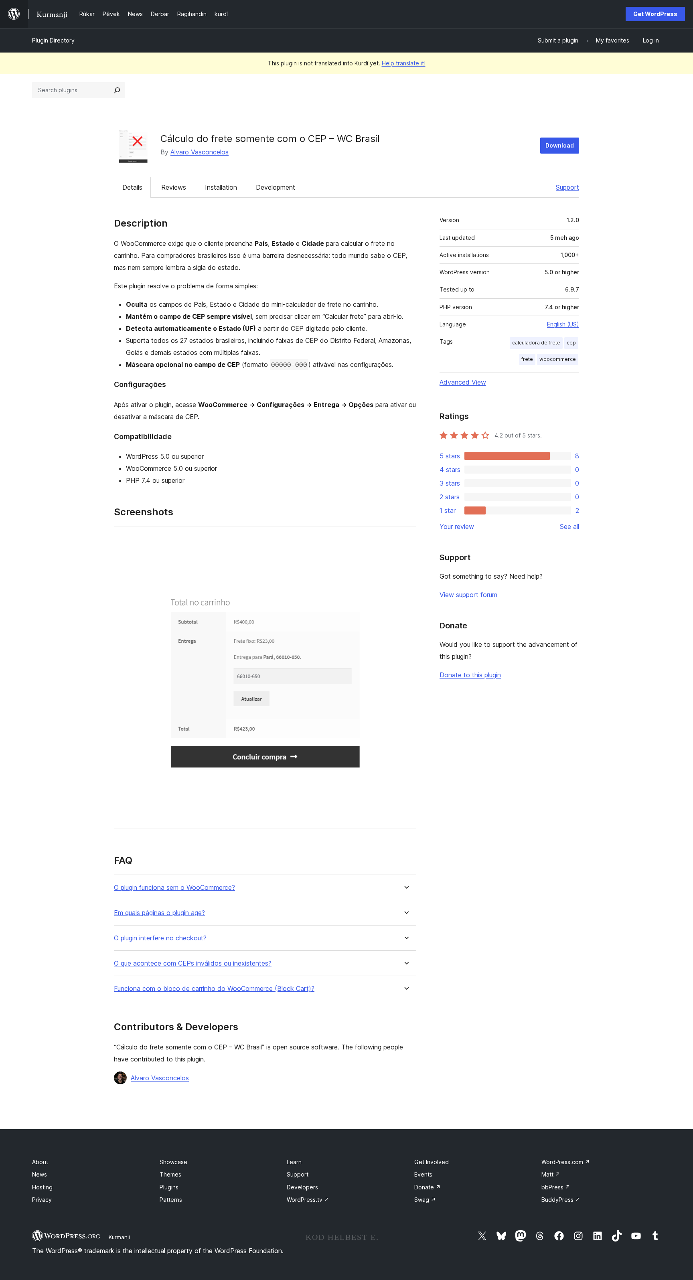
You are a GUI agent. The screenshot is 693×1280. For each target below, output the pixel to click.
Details (132, 187)
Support (567, 187)
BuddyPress (560, 1199)
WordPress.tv (308, 1199)
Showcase (173, 1161)
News (39, 1174)
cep (571, 343)
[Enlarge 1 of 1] (405, 537)
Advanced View (463, 382)
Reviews (173, 187)
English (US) (563, 324)
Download (559, 145)
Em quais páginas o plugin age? (159, 913)
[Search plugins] (117, 90)
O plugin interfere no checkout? (160, 938)
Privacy (42, 1199)
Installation (221, 187)
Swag (425, 1199)
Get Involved (431, 1161)
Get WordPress (655, 13)
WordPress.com (565, 1161)
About (40, 1161)
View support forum (468, 595)
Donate (427, 1187)
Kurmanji (119, 1237)
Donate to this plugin (470, 675)
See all (569, 527)
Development (275, 187)
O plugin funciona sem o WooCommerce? (174, 887)
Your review (457, 527)
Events (423, 1174)
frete (527, 359)
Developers (302, 1187)
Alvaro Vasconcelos (199, 152)
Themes (170, 1174)
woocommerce (557, 359)
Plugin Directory (53, 40)
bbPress (555, 1187)
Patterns (171, 1199)
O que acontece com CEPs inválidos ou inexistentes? (193, 963)
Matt (550, 1174)
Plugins (169, 1187)
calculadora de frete (536, 343)
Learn (294, 1161)
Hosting (42, 1187)
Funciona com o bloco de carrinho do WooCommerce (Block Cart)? (214, 988)
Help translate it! (404, 63)
